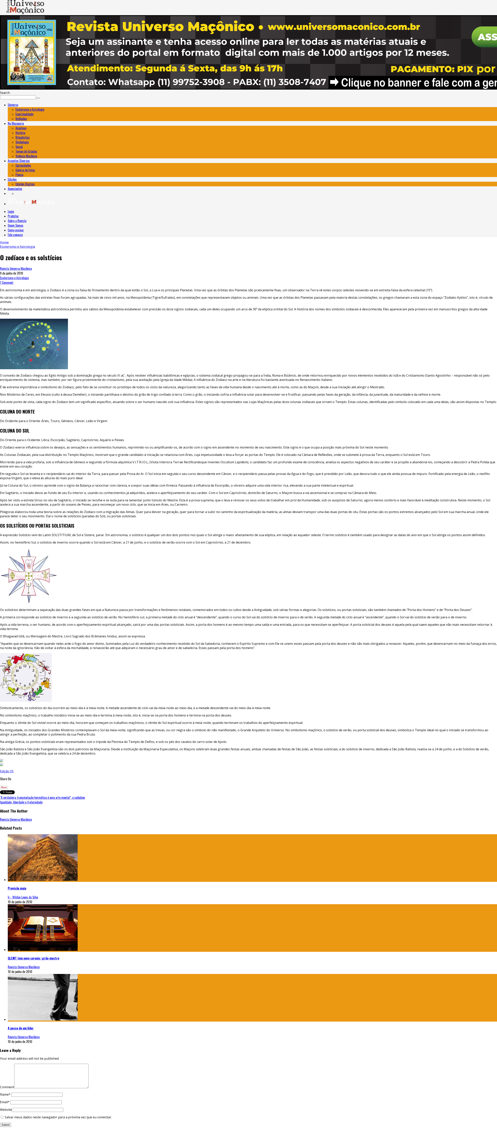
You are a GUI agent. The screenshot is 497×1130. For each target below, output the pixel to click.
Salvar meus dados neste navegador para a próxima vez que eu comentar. (58, 1117)
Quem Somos (15, 225)
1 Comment (6, 282)
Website (6, 1109)
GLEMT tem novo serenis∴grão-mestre (33, 958)
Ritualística (23, 137)
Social (19, 146)
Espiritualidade (24, 114)
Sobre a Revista (17, 220)
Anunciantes (15, 188)
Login (11, 211)
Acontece (21, 128)
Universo (13, 104)
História (20, 132)
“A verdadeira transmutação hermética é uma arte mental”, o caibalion (42, 797)
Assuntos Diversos (19, 160)
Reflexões (21, 118)
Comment (7, 1087)
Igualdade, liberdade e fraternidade (21, 802)
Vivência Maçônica (26, 156)
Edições (12, 179)
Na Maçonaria (16, 123)
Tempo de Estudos (26, 151)
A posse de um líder (21, 1028)
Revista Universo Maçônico (16, 268)
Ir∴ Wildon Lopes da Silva (23, 897)
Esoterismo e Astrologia (30, 109)
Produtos (13, 216)
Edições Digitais (25, 184)
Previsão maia (17, 888)
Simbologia (22, 142)
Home (4, 242)
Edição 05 (7, 771)
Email (5, 1102)
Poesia (19, 174)
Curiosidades (23, 165)
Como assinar (16, 230)
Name (5, 1094)
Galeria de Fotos (25, 170)
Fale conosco (15, 234)
